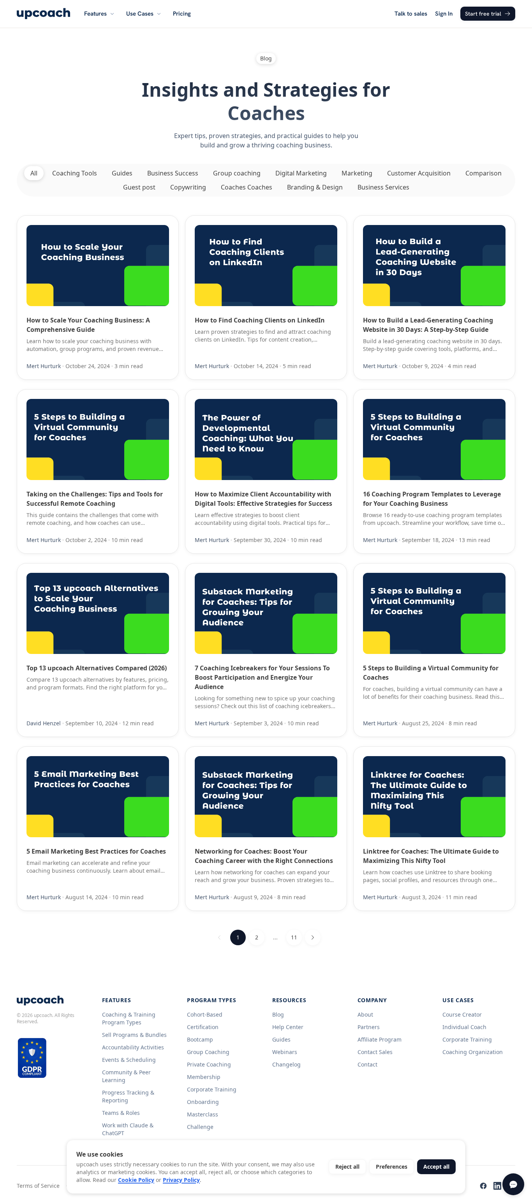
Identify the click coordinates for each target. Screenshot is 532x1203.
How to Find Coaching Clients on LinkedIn (260, 320)
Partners (369, 1027)
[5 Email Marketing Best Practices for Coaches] (97, 796)
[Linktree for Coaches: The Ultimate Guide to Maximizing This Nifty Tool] (434, 796)
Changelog (286, 1064)
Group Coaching (208, 1052)
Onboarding (203, 1102)
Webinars (284, 1052)
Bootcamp (200, 1039)
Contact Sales (375, 1052)
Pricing (182, 14)
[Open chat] (513, 1184)
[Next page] (313, 937)
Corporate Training (211, 1089)
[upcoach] (43, 13)
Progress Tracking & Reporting (128, 1096)
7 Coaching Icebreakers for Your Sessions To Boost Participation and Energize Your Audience (262, 677)
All (33, 173)
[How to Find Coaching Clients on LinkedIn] (266, 265)
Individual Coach (464, 1027)
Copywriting (188, 187)
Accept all (436, 1166)
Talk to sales (411, 14)
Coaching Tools (74, 173)
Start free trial (483, 13)
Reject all (347, 1166)
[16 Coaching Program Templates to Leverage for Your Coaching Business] (434, 439)
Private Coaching (209, 1064)
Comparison (483, 173)
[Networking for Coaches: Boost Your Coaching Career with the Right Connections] (266, 796)
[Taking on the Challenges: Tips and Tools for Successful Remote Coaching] (97, 439)
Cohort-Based (204, 1014)
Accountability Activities (133, 1047)
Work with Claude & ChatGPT (127, 1129)
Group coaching (237, 173)
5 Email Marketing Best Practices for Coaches (96, 851)
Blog (278, 1014)
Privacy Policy (181, 1180)
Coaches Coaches (246, 187)
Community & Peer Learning (126, 1076)
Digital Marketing (301, 173)
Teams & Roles (121, 1112)
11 (294, 937)
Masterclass (202, 1114)
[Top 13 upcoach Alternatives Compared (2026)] (97, 613)
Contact (367, 1064)
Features (95, 14)
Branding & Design (315, 187)
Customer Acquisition (419, 173)
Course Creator (462, 1014)
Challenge (200, 1126)
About (365, 1014)
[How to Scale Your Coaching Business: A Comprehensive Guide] (97, 265)
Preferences (391, 1166)
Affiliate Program (380, 1039)
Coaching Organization (472, 1052)
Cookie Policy (136, 1180)
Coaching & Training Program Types (128, 1018)
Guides (122, 173)
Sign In (444, 14)
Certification (202, 1027)
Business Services (383, 187)
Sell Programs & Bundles (134, 1034)
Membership (203, 1077)
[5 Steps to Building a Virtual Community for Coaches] (434, 613)
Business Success (172, 173)
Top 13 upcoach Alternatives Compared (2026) (96, 668)
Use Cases (139, 14)
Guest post (139, 187)
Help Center (287, 1027)
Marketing (357, 173)
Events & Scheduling (129, 1059)
